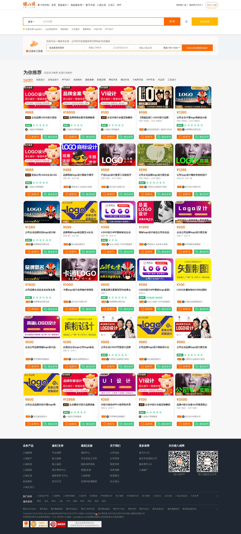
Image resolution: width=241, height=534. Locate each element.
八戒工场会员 (181, 495)
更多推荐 (144, 445)
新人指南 (56, 458)
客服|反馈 (86, 469)
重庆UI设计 (144, 509)
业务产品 (28, 445)
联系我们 (114, 475)
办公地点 (114, 481)
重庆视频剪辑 (57, 509)
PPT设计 (109, 29)
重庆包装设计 (158, 509)
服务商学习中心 (60, 475)
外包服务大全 (133, 495)
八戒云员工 (28, 487)
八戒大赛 (194, 495)
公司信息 (114, 452)
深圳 (53, 501)
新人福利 (56, 464)
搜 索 (172, 21)
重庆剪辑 (44, 509)
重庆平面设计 (72, 509)
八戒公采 (27, 475)
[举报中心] (84, 524)
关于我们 (115, 445)
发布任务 (204, 21)
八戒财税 (27, 452)
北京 (46, 501)
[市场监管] (26, 524)
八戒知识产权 (43, 495)
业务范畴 (114, 469)
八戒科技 (27, 464)
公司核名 (76, 29)
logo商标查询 (51, 29)
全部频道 (93, 495)
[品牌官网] (58, 524)
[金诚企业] (39, 524)
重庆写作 (132, 509)
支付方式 (56, 481)
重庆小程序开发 (88, 509)
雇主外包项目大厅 (148, 458)
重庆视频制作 (173, 509)
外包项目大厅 (106, 495)
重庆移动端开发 (189, 509)
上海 (61, 501)
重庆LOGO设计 (29, 509)
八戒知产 (27, 458)
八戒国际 (27, 469)
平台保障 (56, 452)
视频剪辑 (87, 29)
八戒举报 (85, 475)
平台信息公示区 (89, 458)
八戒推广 (143, 469)
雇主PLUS (144, 452)
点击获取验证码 (120, 48)
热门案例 (146, 495)
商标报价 (64, 29)
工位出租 (168, 495)
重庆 (39, 501)
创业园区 (27, 481)
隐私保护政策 (88, 464)
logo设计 (38, 29)
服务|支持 (57, 445)
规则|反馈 (86, 445)
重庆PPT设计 (119, 509)
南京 (97, 501)
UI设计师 (98, 29)
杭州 (82, 501)
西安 (104, 501)
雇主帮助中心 (59, 469)
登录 (209, 5)
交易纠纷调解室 (89, 481)
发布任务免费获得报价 (197, 48)
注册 (215, 5)
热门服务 (120, 495)
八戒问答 (82, 495)
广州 (68, 501)
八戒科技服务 (69, 495)
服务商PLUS (145, 464)
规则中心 (85, 452)
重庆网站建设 (104, 509)
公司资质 (114, 458)
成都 (75, 501)
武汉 (89, 501)
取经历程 (114, 464)
